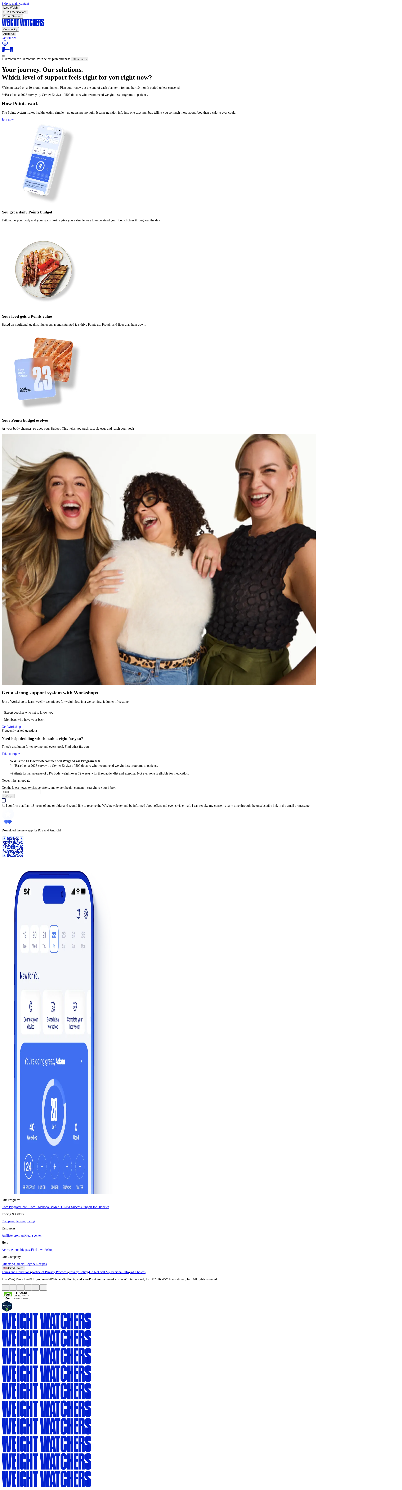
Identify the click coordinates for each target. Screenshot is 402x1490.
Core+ (24, 1207)
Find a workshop (42, 1249)
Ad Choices (138, 1272)
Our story (8, 1264)
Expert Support (12, 16)
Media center (33, 1235)
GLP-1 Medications (15, 12)
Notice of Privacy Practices (50, 1272)
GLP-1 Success (71, 1207)
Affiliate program (13, 1235)
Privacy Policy (78, 1272)
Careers (19, 1264)
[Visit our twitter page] (13, 1287)
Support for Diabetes (95, 1207)
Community (10, 29)
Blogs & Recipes (35, 1264)
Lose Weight (10, 7)
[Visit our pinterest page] (28, 1287)
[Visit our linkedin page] (43, 1287)
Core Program (11, 1207)
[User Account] (5, 45)
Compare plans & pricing (18, 1221)
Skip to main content (15, 3)
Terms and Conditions (16, 1272)
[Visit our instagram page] (35, 1287)
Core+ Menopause (41, 1207)
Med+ (57, 1207)
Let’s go (8, 796)
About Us (9, 33)
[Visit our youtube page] (20, 1287)
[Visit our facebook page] (5, 1287)
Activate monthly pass (16, 1249)
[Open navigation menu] (3, 56)
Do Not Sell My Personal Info (109, 1272)
